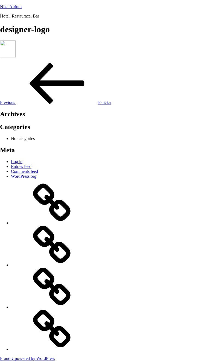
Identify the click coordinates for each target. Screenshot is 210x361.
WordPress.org (23, 176)
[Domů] (52, 222)
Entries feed (21, 166)
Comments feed (24, 171)
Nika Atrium (11, 6)
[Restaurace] (52, 307)
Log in (16, 161)
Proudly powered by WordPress (27, 358)
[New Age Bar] (52, 349)
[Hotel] (52, 265)
